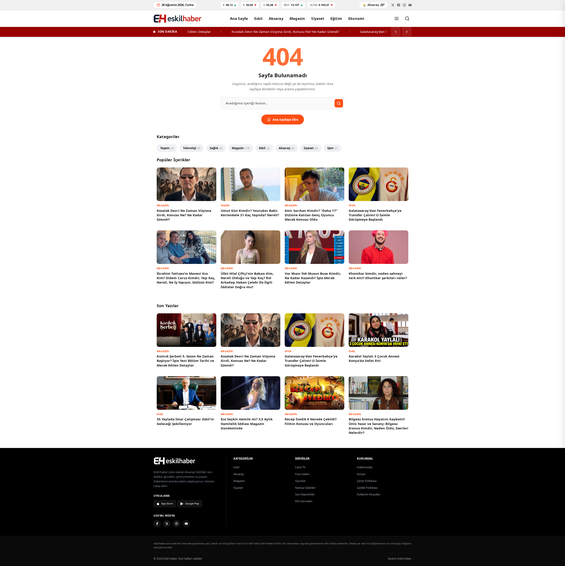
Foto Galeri (302, 474)
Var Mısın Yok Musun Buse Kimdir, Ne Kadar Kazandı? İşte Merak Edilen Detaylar (313, 278)
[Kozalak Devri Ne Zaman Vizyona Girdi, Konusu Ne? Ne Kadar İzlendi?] (186, 184)
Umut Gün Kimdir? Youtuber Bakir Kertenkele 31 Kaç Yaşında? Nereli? (250, 212)
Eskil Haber (404, 558)
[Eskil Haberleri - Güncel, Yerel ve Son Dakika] (177, 18)
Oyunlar (300, 481)
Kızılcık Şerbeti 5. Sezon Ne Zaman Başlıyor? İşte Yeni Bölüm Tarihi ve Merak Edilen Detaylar (185, 360)
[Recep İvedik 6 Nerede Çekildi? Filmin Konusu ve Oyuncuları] (314, 393)
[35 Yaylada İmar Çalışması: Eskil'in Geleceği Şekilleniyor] (186, 393)
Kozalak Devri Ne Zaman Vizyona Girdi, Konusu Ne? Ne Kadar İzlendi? (184, 215)
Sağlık (216, 148)
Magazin (297, 18)
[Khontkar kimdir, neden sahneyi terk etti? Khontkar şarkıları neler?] (378, 247)
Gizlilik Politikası (367, 488)
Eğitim (336, 18)
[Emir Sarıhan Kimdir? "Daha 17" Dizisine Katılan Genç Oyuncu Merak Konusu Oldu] (314, 184)
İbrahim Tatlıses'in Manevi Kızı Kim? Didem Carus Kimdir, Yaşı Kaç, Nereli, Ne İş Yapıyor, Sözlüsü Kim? (186, 278)
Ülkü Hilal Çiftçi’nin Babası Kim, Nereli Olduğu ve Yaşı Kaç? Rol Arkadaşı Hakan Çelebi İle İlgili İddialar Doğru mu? (247, 280)
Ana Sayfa (239, 18)
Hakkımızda (364, 467)
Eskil (258, 18)
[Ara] (407, 18)
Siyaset (317, 18)
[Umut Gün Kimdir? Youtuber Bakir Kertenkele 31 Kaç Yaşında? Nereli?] (250, 184)
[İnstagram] (404, 5)
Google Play (192, 503)
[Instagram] (176, 523)
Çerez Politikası (367, 481)
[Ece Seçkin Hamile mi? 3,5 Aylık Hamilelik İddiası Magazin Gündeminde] (250, 393)
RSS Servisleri (303, 501)
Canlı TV (300, 467)
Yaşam (167, 148)
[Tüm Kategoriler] (396, 18)
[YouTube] (186, 523)
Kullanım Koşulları (368, 494)
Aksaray (276, 18)
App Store (167, 503)
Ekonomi (356, 18)
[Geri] (396, 32)
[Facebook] (398, 5)
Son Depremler (305, 494)
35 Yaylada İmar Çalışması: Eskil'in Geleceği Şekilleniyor (185, 421)
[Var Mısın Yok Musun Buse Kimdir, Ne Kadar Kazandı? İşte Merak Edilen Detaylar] (314, 247)
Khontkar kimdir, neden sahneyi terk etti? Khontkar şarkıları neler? (378, 275)
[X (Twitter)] (166, 523)
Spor (332, 148)
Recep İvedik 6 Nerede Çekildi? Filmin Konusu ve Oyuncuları (311, 421)
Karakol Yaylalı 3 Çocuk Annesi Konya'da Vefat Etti (374, 358)
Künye (361, 474)
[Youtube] (410, 5)
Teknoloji (191, 148)
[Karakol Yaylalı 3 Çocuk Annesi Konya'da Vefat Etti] (378, 330)
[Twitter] (392, 5)
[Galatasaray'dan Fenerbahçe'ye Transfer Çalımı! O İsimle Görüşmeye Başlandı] (378, 184)
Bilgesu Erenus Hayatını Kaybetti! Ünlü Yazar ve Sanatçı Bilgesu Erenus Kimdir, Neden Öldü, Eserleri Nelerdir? (378, 426)
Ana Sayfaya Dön (285, 119)
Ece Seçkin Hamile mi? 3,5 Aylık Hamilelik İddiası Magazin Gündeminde (247, 423)
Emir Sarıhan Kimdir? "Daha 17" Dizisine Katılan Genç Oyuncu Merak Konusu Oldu (311, 215)
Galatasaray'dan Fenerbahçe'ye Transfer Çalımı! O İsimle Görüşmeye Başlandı (375, 215)
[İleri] (407, 32)
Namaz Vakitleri (305, 488)
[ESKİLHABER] (187, 460)
